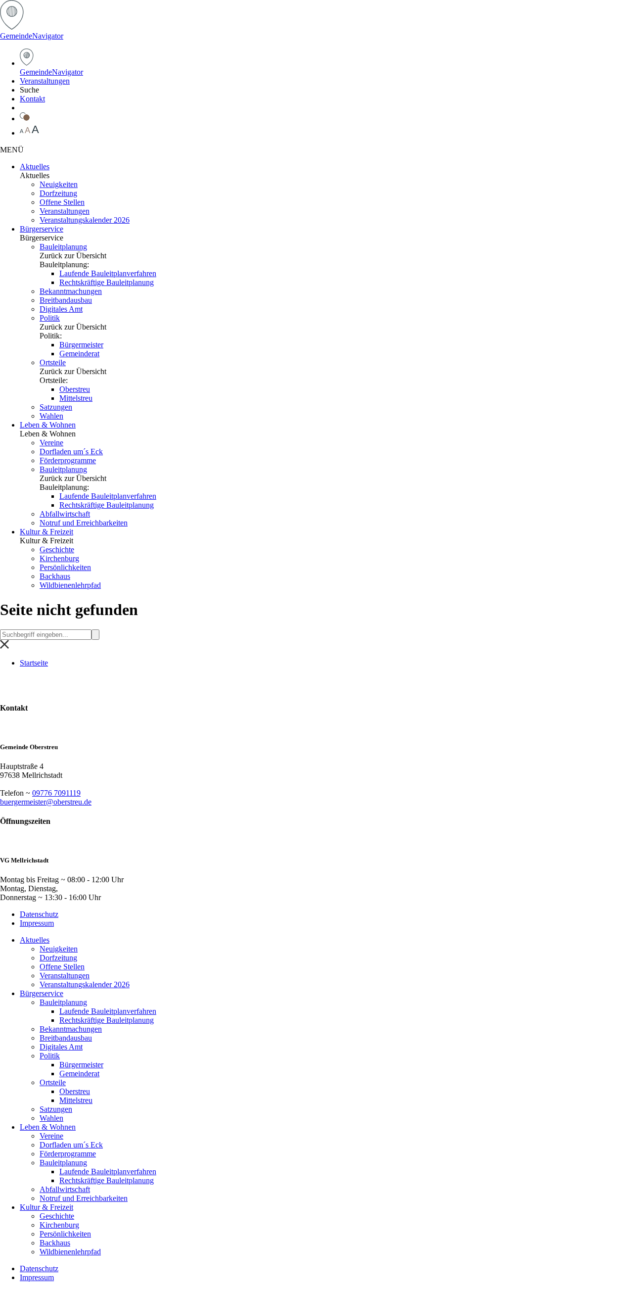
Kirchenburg (59, 558)
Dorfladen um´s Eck (71, 451)
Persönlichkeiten (65, 567)
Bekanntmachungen (71, 291)
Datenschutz (39, 914)
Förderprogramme (68, 460)
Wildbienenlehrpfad (70, 585)
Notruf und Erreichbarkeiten (84, 523)
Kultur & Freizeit (46, 531)
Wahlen (51, 416)
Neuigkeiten (59, 184)
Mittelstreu (75, 398)
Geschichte (57, 549)
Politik (50, 318)
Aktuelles (34, 166)
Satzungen (56, 407)
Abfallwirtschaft (65, 514)
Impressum (37, 923)
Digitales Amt (61, 309)
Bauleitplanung (63, 246)
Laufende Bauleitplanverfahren (107, 273)
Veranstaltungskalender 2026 (85, 220)
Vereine (51, 442)
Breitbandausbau (66, 300)
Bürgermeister (81, 344)
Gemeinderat (79, 353)
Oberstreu (74, 389)
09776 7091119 (56, 793)
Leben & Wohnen (48, 425)
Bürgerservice (41, 229)
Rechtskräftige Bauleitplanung (106, 282)
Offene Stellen (62, 202)
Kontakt (32, 99)
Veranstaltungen (45, 81)
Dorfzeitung (58, 193)
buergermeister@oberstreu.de (45, 802)
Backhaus (55, 576)
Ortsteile (53, 362)
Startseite (34, 663)
